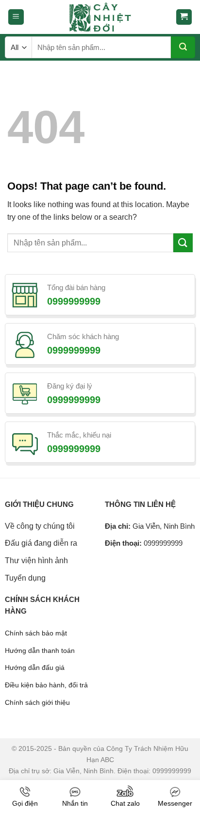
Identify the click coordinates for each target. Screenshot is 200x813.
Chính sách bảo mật (36, 633)
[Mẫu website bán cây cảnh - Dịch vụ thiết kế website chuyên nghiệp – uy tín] (100, 17)
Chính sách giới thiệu (37, 702)
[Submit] (183, 47)
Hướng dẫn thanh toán (40, 650)
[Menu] (16, 17)
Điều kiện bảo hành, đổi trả (46, 685)
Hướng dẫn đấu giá (35, 667)
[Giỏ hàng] (184, 17)
